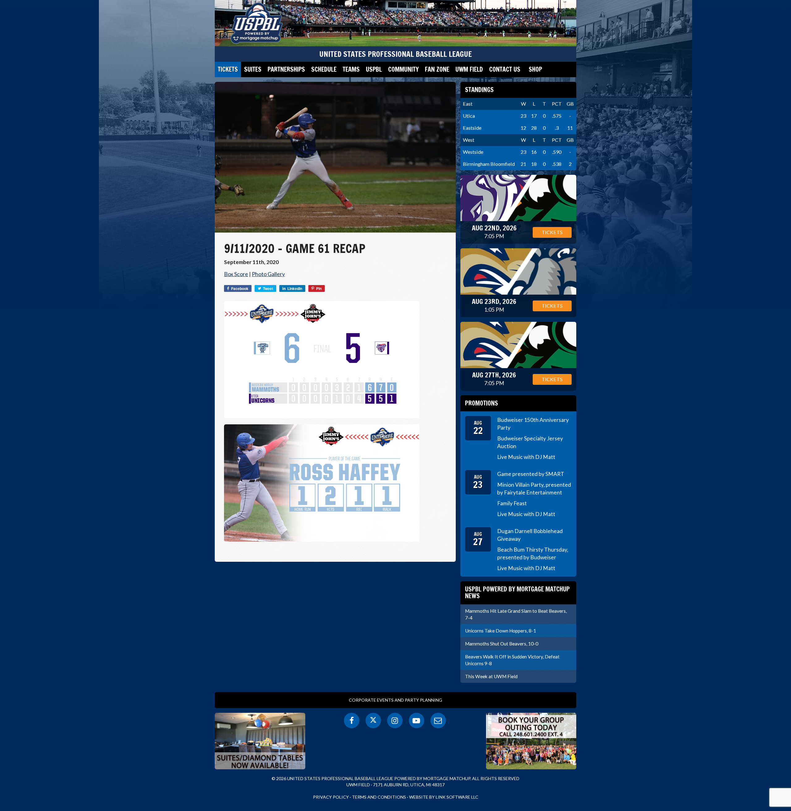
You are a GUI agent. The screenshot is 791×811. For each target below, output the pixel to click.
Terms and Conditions (379, 797)
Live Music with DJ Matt (526, 457)
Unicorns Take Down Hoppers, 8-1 (500, 630)
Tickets (228, 69)
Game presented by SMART (530, 474)
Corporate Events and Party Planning (395, 700)
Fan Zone (437, 69)
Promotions (481, 403)
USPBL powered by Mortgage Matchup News (517, 592)
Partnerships (286, 69)
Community (403, 69)
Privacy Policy (331, 797)
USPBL (374, 69)
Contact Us (504, 69)
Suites (252, 69)
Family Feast (512, 503)
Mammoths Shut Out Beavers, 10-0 (501, 643)
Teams (351, 69)
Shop (535, 69)
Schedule (323, 69)
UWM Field (469, 69)
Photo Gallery (268, 274)
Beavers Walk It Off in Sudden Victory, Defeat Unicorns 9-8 (512, 660)
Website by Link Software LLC (443, 797)
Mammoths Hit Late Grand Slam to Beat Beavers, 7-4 (516, 614)
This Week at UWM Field (491, 676)
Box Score (236, 274)
